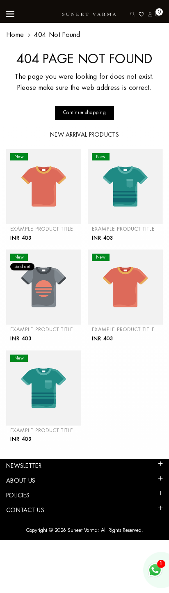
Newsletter (23, 466)
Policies (18, 495)
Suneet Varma (83, 530)
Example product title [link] (41, 229)
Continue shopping (84, 112)
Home (15, 35)
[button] (11, 14)
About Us (20, 480)
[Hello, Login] (150, 14)
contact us (25, 510)
